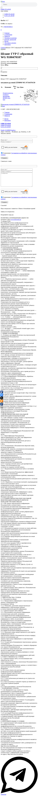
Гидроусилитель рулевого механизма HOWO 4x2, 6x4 (8, 96)
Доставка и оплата (10, 43)
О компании (8, 34)
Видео (6, 41)
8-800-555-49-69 (6, 9)
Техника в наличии (10, 38)
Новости (7, 36)
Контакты (7, 44)
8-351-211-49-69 (9, 16)
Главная (6, 33)
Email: (8, 130)
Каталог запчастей (10, 39)
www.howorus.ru (16, 219)
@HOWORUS (8, 27)
